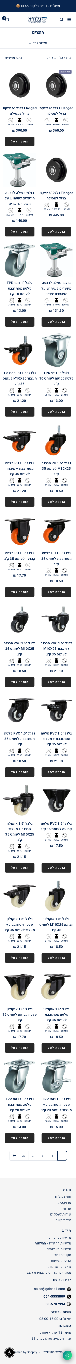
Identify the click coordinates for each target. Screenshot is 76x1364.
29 (23, 1156)
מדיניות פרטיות (60, 1237)
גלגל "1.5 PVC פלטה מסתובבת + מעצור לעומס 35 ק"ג (56, 739)
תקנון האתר (62, 1255)
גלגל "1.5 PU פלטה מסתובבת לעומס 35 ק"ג (56, 558)
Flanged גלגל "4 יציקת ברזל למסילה (56, 111)
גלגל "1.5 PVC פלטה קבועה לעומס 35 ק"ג (56, 826)
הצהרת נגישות (61, 1261)
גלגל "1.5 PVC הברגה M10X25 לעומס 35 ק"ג (19, 649)
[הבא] (14, 1155)
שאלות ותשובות (59, 1266)
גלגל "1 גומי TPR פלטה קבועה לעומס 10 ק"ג (56, 378)
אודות (67, 1208)
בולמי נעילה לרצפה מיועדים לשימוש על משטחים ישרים (20, 198)
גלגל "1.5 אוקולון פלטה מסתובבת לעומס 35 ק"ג (56, 1014)
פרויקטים (64, 1202)
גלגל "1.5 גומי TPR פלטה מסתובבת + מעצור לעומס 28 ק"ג (56, 1105)
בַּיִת (68, 57)
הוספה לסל (20, 141)
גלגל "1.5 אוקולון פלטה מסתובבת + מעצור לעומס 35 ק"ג (19, 924)
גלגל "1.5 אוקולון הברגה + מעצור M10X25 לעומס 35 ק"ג (19, 832)
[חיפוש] (61, 19)
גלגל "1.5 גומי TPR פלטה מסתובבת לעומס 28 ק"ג (19, 1105)
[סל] (7, 19)
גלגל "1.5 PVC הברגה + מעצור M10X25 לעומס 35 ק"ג (56, 649)
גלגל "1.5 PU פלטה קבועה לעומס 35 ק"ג (19, 556)
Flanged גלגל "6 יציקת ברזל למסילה (56, 195)
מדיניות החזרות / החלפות (53, 1243)
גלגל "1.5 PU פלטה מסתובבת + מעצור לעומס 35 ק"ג (19, 469)
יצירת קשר (63, 1220)
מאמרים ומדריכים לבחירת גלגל (49, 1272)
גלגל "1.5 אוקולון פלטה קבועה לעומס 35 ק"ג (19, 1014)
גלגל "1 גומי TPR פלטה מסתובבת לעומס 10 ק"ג (19, 288)
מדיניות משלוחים (59, 1249)
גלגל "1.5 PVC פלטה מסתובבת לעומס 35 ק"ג (19, 739)
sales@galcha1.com (49, 1288)
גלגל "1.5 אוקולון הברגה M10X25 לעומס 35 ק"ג (56, 924)
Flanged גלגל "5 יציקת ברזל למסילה (20, 111)
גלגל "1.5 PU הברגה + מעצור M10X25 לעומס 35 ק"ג (20, 378)
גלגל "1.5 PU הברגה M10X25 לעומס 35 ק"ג (56, 469)
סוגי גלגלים (63, 1197)
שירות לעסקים (60, 1214)
